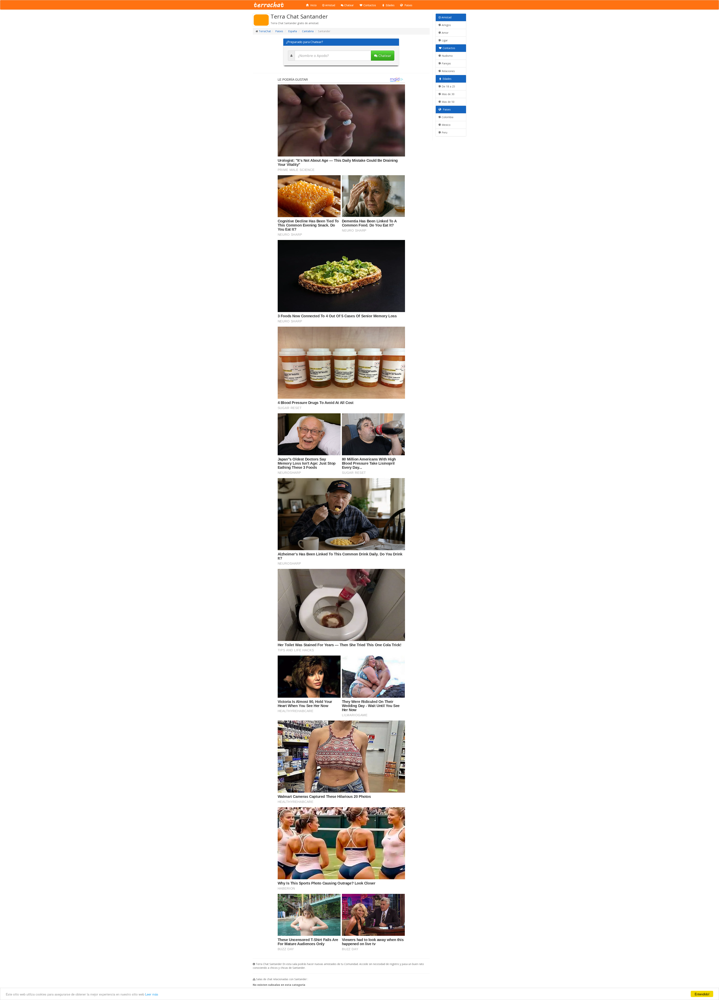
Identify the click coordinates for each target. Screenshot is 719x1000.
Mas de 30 (447, 94)
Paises (408, 5)
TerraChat (265, 31)
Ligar (444, 40)
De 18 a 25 (448, 86)
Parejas (446, 63)
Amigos (446, 25)
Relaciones (448, 71)
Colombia (447, 117)
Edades (390, 5)
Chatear (348, 5)
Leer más (151, 994)
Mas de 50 (447, 102)
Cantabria (307, 31)
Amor (444, 32)
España (292, 31)
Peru (444, 132)
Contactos (369, 5)
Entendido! (702, 994)
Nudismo (447, 55)
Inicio (313, 5)
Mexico (445, 125)
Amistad (329, 5)
